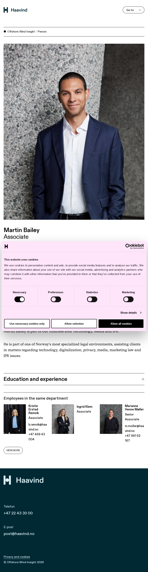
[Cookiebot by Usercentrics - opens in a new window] (128, 246)
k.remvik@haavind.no (38, 427)
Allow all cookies (121, 323)
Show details (128, 312)
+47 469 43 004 (37, 436)
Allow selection (74, 323)
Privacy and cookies (17, 557)
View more (13, 450)
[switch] (56, 299)
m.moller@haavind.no (134, 428)
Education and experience (35, 379)
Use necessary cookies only (27, 323)
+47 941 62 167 (132, 438)
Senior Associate (132, 417)
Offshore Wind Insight (21, 31)
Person (42, 31)
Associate (16, 237)
